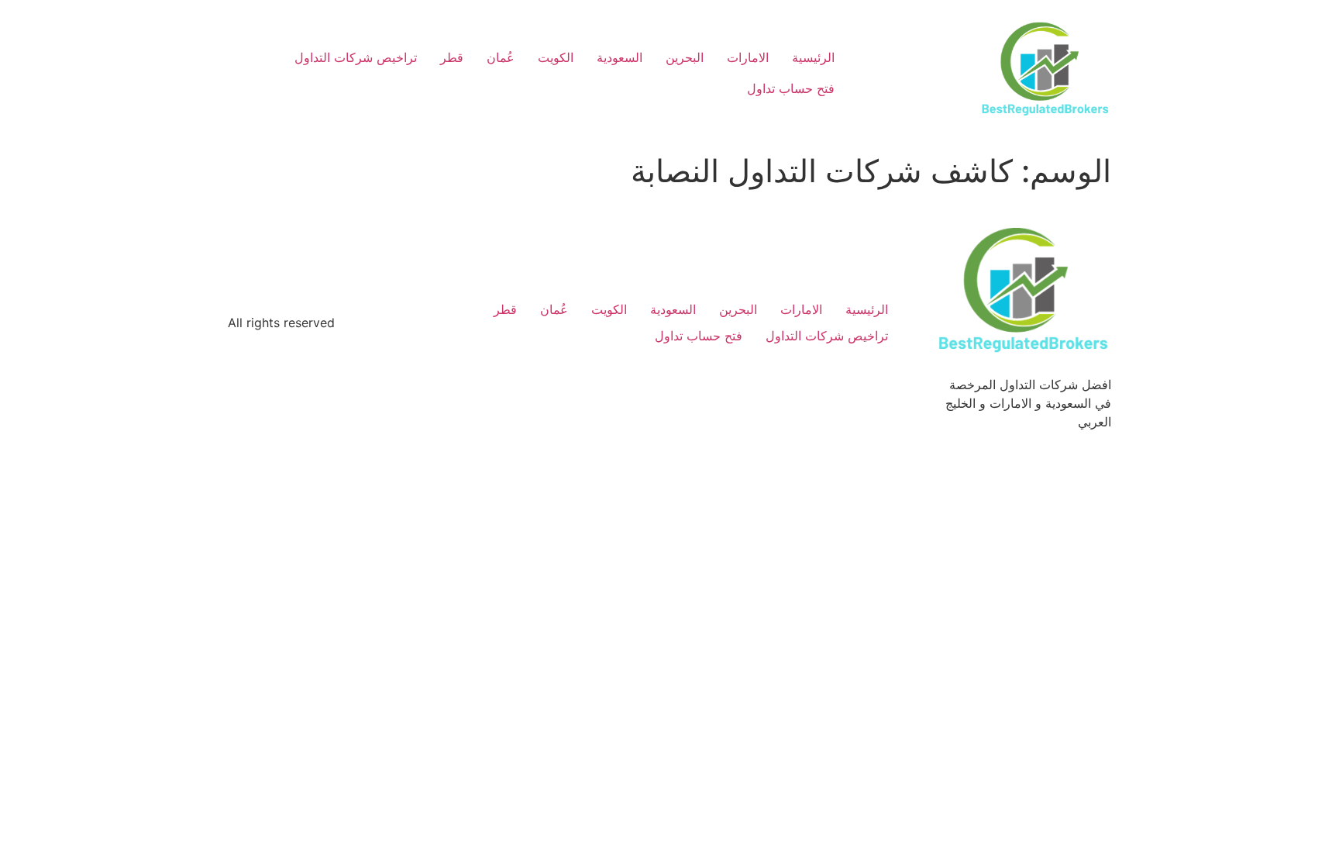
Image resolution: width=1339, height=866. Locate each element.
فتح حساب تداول (791, 88)
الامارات (748, 57)
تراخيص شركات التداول (355, 57)
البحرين (685, 57)
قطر (451, 57)
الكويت (555, 57)
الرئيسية (813, 57)
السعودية (619, 57)
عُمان (501, 57)
